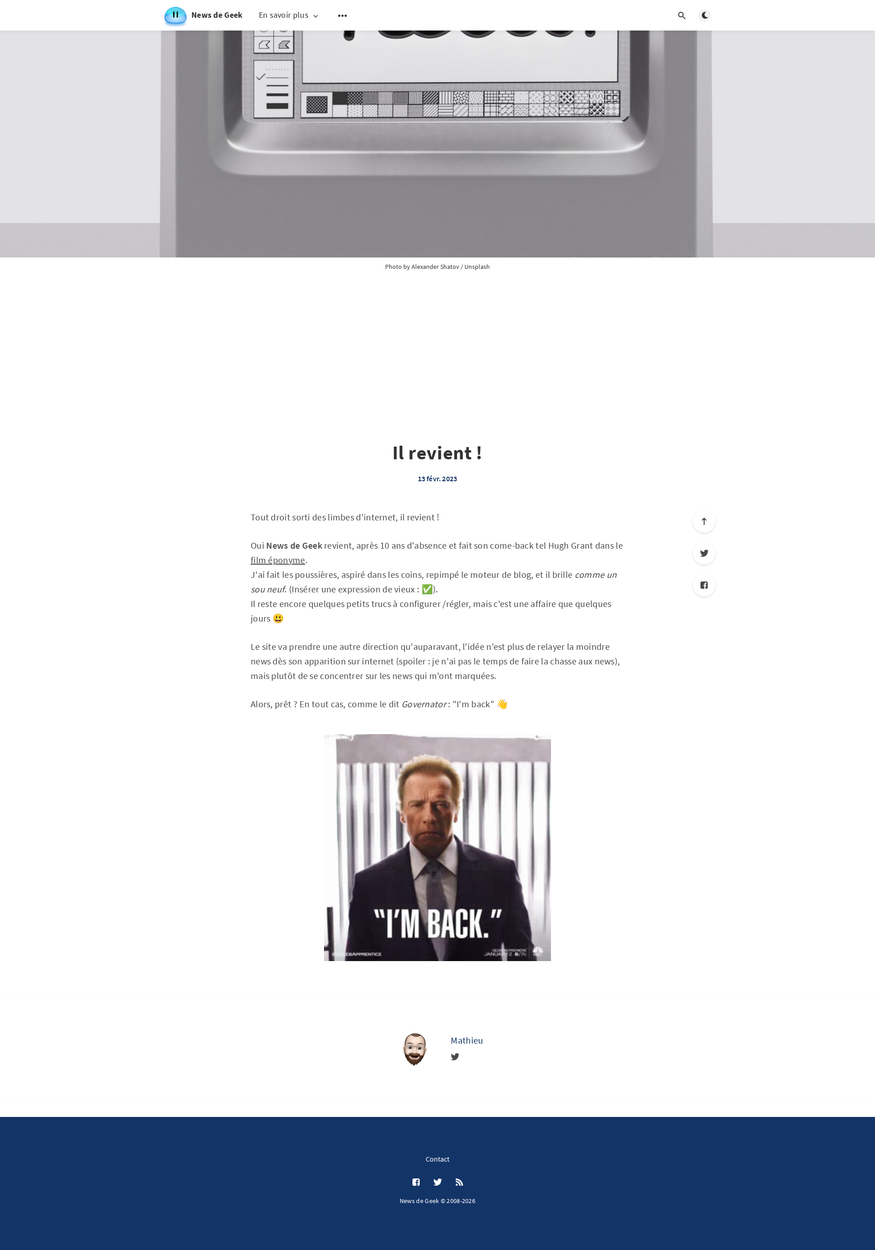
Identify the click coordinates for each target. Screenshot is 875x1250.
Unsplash (477, 266)
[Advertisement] (437, 367)
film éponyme (278, 560)
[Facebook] (704, 585)
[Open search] (681, 15)
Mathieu (467, 1040)
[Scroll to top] (704, 521)
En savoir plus (284, 15)
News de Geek (217, 15)
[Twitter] (704, 553)
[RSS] (459, 1182)
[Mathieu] (414, 1048)
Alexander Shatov (435, 266)
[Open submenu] (342, 15)
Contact (437, 1158)
